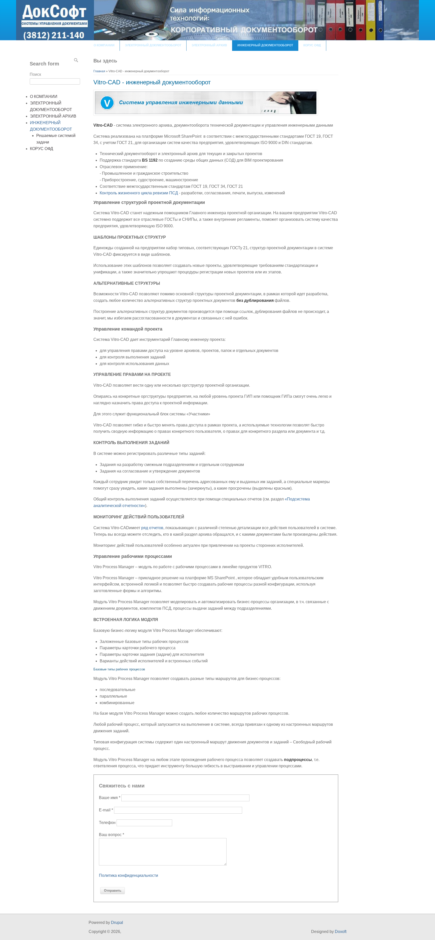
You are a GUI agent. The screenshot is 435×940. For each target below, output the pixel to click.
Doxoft (340, 931)
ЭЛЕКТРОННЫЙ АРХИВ (209, 45)
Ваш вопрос (111, 835)
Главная (99, 71)
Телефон (108, 822)
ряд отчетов (152, 528)
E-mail (106, 810)
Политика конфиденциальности (128, 875)
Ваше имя (109, 798)
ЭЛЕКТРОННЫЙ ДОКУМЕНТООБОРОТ (153, 45)
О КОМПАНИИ (104, 45)
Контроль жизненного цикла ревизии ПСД (139, 193)
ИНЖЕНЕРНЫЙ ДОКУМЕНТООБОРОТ (265, 45)
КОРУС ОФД (312, 45)
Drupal (117, 922)
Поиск (35, 74)
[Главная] (217, 39)
